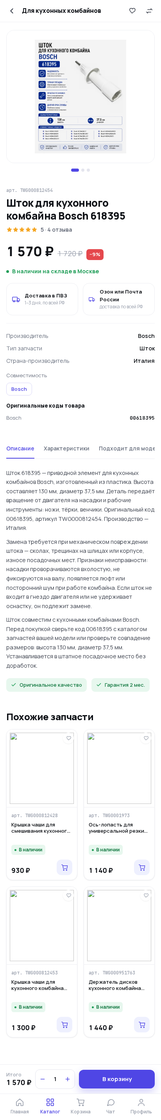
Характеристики (66, 448)
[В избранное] (132, 11)
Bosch (19, 388)
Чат (110, 1111)
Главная (20, 1111)
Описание (20, 448)
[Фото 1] (75, 170)
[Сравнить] (149, 11)
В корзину (117, 1079)
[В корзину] (64, 867)
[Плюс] (68, 1079)
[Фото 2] (82, 170)
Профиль (141, 1111)
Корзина (81, 1111)
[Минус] (43, 1079)
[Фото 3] (88, 170)
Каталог (50, 1111)
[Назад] (12, 11)
